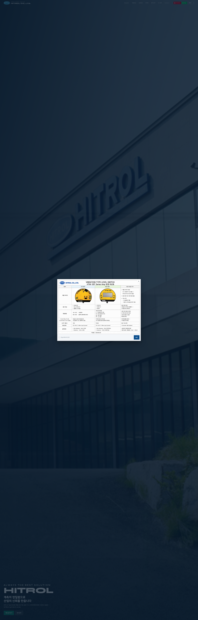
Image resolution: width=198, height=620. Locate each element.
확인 (137, 337)
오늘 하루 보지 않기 (65, 337)
